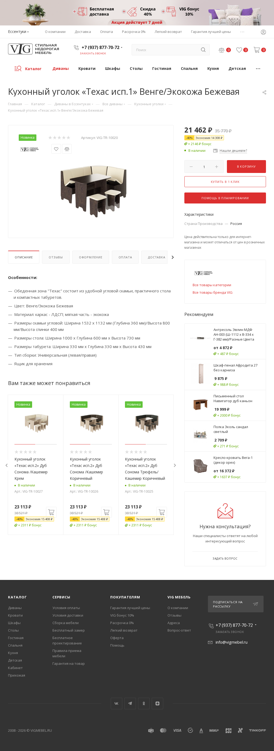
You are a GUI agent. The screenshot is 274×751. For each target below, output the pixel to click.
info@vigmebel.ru (232, 642)
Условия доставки (67, 615)
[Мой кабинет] (263, 32)
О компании (178, 607)
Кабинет (15, 667)
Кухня (13, 652)
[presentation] (6, 465)
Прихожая (16, 675)
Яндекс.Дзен (157, 703)
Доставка (156, 257)
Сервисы (61, 597)
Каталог (17, 597)
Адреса (174, 622)
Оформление (90, 257)
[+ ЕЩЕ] (258, 68)
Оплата (125, 257)
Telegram (130, 703)
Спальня (15, 645)
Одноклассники (144, 703)
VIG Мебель (179, 597)
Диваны (15, 607)
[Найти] (203, 49)
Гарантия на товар (68, 663)
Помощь (117, 645)
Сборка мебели (65, 622)
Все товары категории (212, 284)
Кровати (15, 615)
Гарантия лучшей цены (130, 607)
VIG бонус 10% (122, 615)
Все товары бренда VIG (213, 292)
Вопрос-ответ (179, 630)
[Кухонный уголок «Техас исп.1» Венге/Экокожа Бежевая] (91, 189)
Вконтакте (116, 703)
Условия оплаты (66, 607)
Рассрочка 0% (122, 622)
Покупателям (125, 597)
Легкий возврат (124, 630)
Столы (13, 630)
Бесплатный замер (68, 630)
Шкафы (14, 622)
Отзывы (56, 257)
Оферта (117, 637)
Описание (24, 257)
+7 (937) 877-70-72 (100, 47)
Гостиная (16, 637)
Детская (15, 660)
